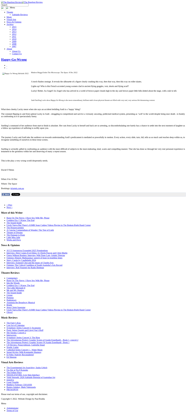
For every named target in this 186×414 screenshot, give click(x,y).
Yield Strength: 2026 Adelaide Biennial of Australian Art (31, 377)
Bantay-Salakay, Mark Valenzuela (21, 387)
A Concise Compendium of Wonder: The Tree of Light (30, 230)
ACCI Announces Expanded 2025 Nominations (27, 250)
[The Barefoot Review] (22, 2)
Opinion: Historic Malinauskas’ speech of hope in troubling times (34, 258)
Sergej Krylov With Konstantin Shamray (24, 352)
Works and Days (14, 240)
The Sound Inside (14, 223)
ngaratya (10, 380)
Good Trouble (13, 382)
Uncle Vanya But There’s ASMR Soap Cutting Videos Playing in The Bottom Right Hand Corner (49, 225)
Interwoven (11, 335)
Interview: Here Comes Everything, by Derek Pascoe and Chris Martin (37, 253)
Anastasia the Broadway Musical (21, 302)
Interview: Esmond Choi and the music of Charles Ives (30, 263)
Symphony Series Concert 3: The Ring (23, 337)
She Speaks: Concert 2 (16, 333)
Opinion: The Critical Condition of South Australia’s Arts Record (34, 265)
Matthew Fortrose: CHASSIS (19, 385)
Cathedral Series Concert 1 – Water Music (25, 350)
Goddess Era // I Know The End (20, 220)
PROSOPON (12, 389)
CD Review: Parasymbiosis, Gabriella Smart (26, 345)
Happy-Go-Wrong (14, 59)
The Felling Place (14, 372)
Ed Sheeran (11, 357)
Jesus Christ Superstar (16, 307)
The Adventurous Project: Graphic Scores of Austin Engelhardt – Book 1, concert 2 (42, 340)
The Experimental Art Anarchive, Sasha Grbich (27, 367)
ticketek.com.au (17, 188)
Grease (10, 295)
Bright (9, 305)
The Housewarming (15, 227)
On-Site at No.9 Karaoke (17, 370)
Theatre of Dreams (15, 232)
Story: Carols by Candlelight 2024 (21, 260)
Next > (10, 207)
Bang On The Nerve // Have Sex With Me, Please (28, 218)
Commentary (12, 278)
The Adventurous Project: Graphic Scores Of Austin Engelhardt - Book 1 (38, 342)
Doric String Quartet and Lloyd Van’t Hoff (25, 330)
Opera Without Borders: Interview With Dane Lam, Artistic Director (36, 255)
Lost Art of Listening (16, 325)
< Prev (9, 205)
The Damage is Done (16, 235)
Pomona (10, 297)
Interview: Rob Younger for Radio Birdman (25, 267)
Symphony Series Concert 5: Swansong (24, 328)
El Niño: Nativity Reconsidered (20, 355)
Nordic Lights (13, 347)
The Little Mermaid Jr (16, 288)
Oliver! (10, 312)
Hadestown (11, 300)
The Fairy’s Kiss (14, 323)
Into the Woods (13, 283)
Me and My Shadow (15, 290)
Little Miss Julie (13, 237)
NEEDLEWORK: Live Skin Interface (23, 375)
